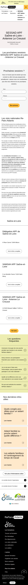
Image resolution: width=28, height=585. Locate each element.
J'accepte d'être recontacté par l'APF (13, 116)
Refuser (5, 582)
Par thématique (9, 536)
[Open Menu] (26, 7)
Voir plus (14, 330)
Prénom (5, 95)
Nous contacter (9, 561)
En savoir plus (20, 578)
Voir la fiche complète (14, 251)
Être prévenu (14, 105)
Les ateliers (8, 548)
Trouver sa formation (11, 533)
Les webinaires (9, 545)
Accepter (12, 582)
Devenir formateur (10, 555)
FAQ (6, 572)
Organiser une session (11, 558)
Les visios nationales (11, 542)
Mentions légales (10, 564)
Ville (4, 109)
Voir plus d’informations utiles (14, 473)
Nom (4, 89)
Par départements (10, 539)
